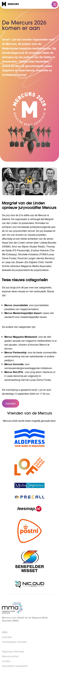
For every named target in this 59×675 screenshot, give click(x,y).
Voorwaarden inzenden (14, 642)
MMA (5, 632)
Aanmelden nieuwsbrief (14, 666)
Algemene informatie (13, 651)
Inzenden (11, 403)
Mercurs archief (10, 656)
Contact (6, 661)
